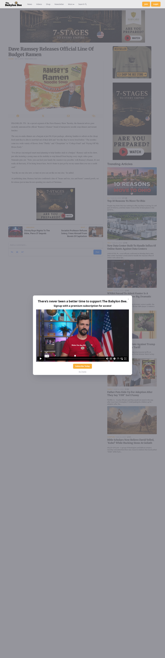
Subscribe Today (82, 366)
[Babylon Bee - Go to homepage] (13, 4)
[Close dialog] (128, 299)
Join (146, 4)
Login (155, 4)
